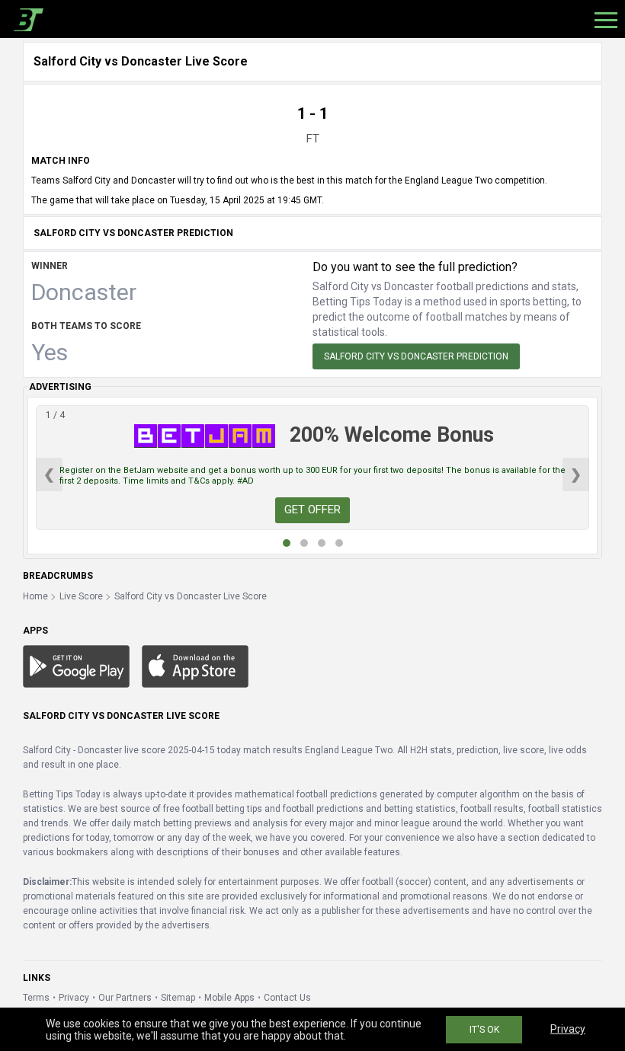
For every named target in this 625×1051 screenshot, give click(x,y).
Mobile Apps (229, 997)
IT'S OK (484, 1029)
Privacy (74, 997)
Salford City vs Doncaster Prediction (416, 356)
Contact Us (287, 997)
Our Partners (125, 997)
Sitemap (178, 997)
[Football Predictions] (25, 19)
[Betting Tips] (76, 665)
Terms (36, 997)
